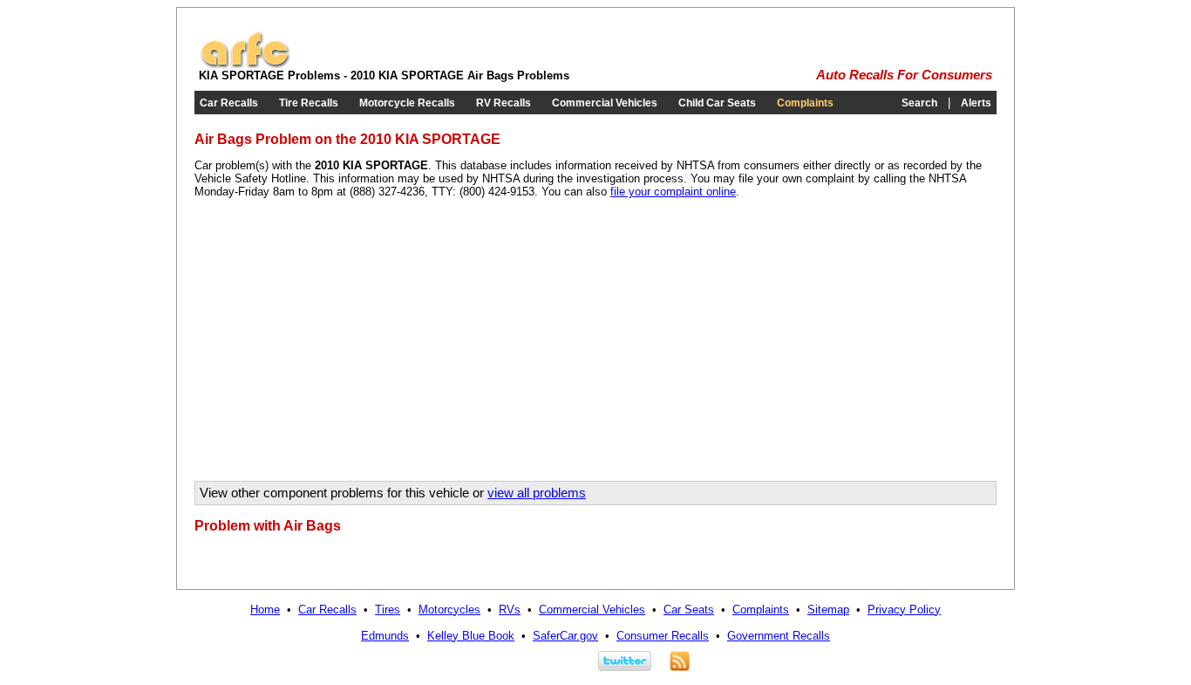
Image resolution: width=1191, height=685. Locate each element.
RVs (510, 609)
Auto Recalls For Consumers (904, 75)
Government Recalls (778, 635)
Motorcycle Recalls (407, 103)
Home (265, 609)
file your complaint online (673, 191)
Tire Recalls (308, 103)
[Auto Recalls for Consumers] (245, 65)
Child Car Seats (717, 103)
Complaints (805, 103)
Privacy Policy (904, 609)
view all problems (536, 493)
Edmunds (385, 635)
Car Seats (689, 609)
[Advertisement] (340, 345)
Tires (387, 609)
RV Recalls (503, 103)
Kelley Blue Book (470, 635)
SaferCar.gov (565, 635)
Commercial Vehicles (604, 103)
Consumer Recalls (662, 635)
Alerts (976, 103)
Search (919, 103)
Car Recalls (229, 103)
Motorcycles (449, 609)
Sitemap (828, 609)
